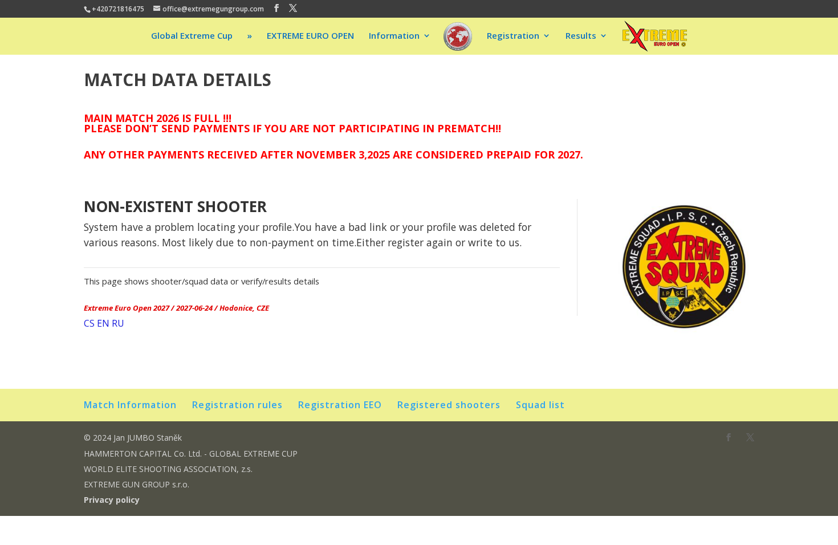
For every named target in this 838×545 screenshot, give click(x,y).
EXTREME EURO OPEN (310, 36)
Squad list (540, 404)
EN (103, 323)
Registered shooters (449, 404)
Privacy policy (112, 499)
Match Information (130, 404)
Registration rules (237, 404)
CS (89, 323)
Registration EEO (340, 404)
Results (581, 36)
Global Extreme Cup (192, 36)
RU (118, 323)
